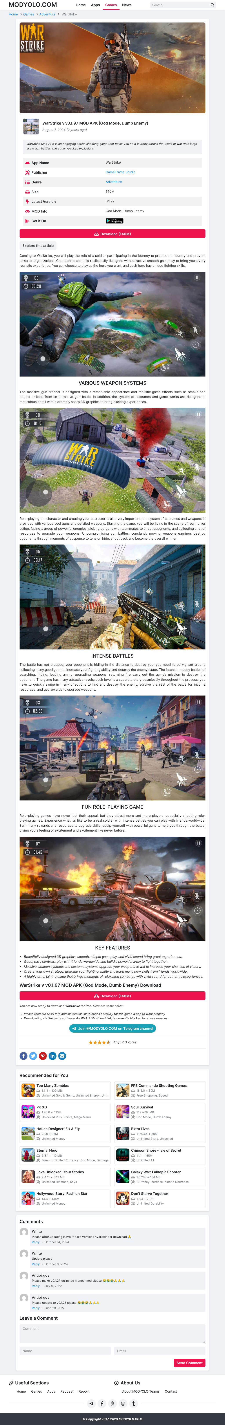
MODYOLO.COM (33, 4)
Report (84, 1391)
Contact (171, 1391)
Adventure (114, 182)
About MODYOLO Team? (141, 1391)
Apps (95, 5)
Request (66, 1391)
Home (81, 5)
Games (111, 5)
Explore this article (38, 245)
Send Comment (190, 1363)
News (127, 5)
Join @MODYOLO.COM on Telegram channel (115, 1028)
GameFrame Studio (121, 172)
